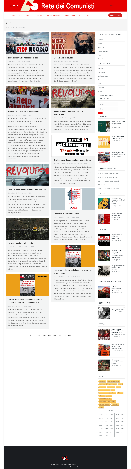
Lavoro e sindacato (104, 392)
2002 (111, 428)
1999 (101, 432)
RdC (9, 23)
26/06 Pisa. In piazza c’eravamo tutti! (118, 137)
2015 (122, 418)
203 (55, 335)
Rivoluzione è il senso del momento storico (72, 160)
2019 (101, 418)
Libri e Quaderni (66, 163)
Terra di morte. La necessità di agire (23, 58)
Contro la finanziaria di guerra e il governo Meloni (118, 346)
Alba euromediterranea (113, 381)
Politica (109, 395)
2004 (101, 428)
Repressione (115, 404)
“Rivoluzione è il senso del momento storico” (27, 189)
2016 (117, 418)
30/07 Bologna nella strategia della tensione (118, 123)
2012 (111, 422)
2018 (106, 418)
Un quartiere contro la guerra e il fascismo (118, 267)
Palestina (120, 392)
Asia (99, 55)
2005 (122, 425)
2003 (106, 428)
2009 (101, 425)
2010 (122, 422)
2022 (111, 415)
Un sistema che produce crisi (20, 243)
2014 (101, 422)
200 (39, 335)
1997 (111, 432)
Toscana (101, 80)
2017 (111, 418)
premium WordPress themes (72, 467)
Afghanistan (102, 381)
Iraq (113, 389)
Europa (100, 40)
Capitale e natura (112, 384)
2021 (117, 415)
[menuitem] (13, 15)
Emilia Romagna (103, 76)
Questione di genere (104, 404)
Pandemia (102, 395)
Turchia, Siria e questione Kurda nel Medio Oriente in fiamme (118, 201)
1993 (101, 435)
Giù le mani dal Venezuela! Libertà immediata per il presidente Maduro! (118, 331)
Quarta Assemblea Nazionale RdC (107, 401)
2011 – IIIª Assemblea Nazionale (108, 181)
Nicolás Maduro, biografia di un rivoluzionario (117, 215)
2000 (122, 428)
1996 (117, 432)
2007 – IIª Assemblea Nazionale (108, 177)
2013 (106, 422)
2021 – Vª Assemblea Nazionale (108, 189)
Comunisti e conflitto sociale (66, 214)
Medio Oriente (103, 51)
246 (69, 335)
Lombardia (101, 72)
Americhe (101, 47)
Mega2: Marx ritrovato (63, 58)
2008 (106, 425)
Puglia (100, 91)
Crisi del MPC (111, 387)
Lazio (100, 84)
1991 (106, 435)
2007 (111, 425)
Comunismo (102, 387)
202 (49, 335)
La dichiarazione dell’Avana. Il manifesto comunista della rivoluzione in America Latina (118, 253)
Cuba (118, 387)
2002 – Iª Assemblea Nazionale (108, 173)
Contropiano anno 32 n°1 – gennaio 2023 (118, 309)
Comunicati (57, 118)
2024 (101, 415)
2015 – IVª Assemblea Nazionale (108, 185)
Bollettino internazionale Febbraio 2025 (116, 288)
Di (18, 61)
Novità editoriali (58, 61)
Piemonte (101, 68)
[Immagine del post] (104, 127)
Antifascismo (102, 384)
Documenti (11, 61)
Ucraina (101, 407)
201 (44, 335)
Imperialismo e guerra (104, 389)
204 (60, 335)
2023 (106, 415)
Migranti (113, 392)
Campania (101, 87)
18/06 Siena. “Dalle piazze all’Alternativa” (118, 153)
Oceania (100, 59)
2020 (122, 415)
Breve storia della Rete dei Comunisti (24, 111)
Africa (100, 43)
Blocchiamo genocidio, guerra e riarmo (118, 362)
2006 (117, 425)
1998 (106, 432)
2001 (117, 428)
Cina (120, 384)
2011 (117, 422)
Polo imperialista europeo (105, 398)
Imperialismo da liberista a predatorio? (117, 236)
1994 (122, 432)
